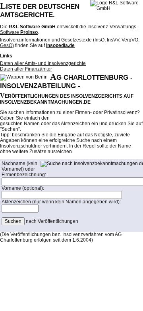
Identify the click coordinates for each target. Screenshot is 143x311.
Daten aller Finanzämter (26, 69)
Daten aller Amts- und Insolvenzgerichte (43, 63)
